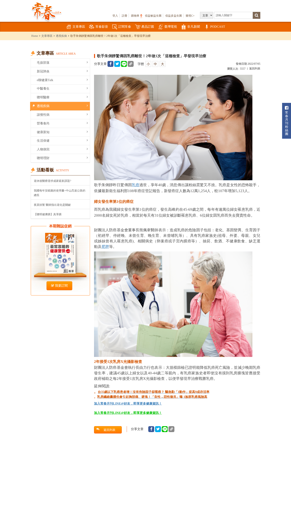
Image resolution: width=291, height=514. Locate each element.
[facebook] (110, 64)
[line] (124, 64)
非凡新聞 (193, 26)
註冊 (124, 15)
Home (34, 35)
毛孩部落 (43, 62)
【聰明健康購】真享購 (48, 214)
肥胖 (105, 247)
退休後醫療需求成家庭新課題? (52, 180)
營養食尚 (43, 123)
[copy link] (131, 64)
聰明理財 (43, 158)
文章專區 (78, 26)
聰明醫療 (43, 97)
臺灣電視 (170, 26)
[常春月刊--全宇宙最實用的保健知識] (46, 11)
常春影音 (101, 26)
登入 (115, 15)
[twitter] (117, 64)
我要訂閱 (61, 285)
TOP (279, 499)
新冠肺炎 (43, 71)
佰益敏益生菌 (153, 15)
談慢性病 (43, 114)
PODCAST (217, 26)
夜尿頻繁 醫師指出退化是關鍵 (52, 204)
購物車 (136, 15)
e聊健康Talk (45, 80)
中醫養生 (43, 88)
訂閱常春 (124, 26)
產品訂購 (147, 26)
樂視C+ (190, 15)
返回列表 (254, 68)
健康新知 (43, 132)
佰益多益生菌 (173, 15)
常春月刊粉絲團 (286, 123)
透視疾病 (61, 35)
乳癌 (135, 185)
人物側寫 (43, 149)
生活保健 (43, 140)
